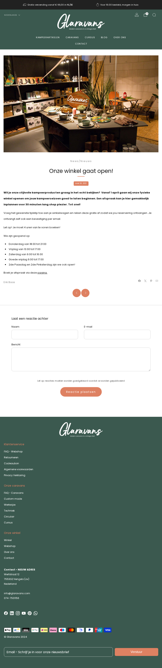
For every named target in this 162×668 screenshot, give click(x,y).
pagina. (42, 273)
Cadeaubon (11, 463)
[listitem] (48, 4)
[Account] (137, 15)
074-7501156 (11, 598)
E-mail (88, 327)
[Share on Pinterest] (151, 280)
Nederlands (10, 15)
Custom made (13, 498)
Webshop (9, 546)
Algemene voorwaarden (18, 469)
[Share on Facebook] (139, 280)
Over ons (119, 37)
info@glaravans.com (17, 593)
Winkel (8, 540)
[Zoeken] (154, 15)
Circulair (9, 516)
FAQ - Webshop (13, 451)
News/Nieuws (81, 161)
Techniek (9, 510)
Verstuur (136, 652)
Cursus (90, 37)
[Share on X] (145, 280)
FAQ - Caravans (14, 493)
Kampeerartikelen (48, 37)
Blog (104, 37)
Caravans (72, 37)
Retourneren (11, 457)
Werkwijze (9, 504)
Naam (15, 327)
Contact (81, 43)
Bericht (15, 344)
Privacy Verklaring (14, 475)
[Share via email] (156, 280)
